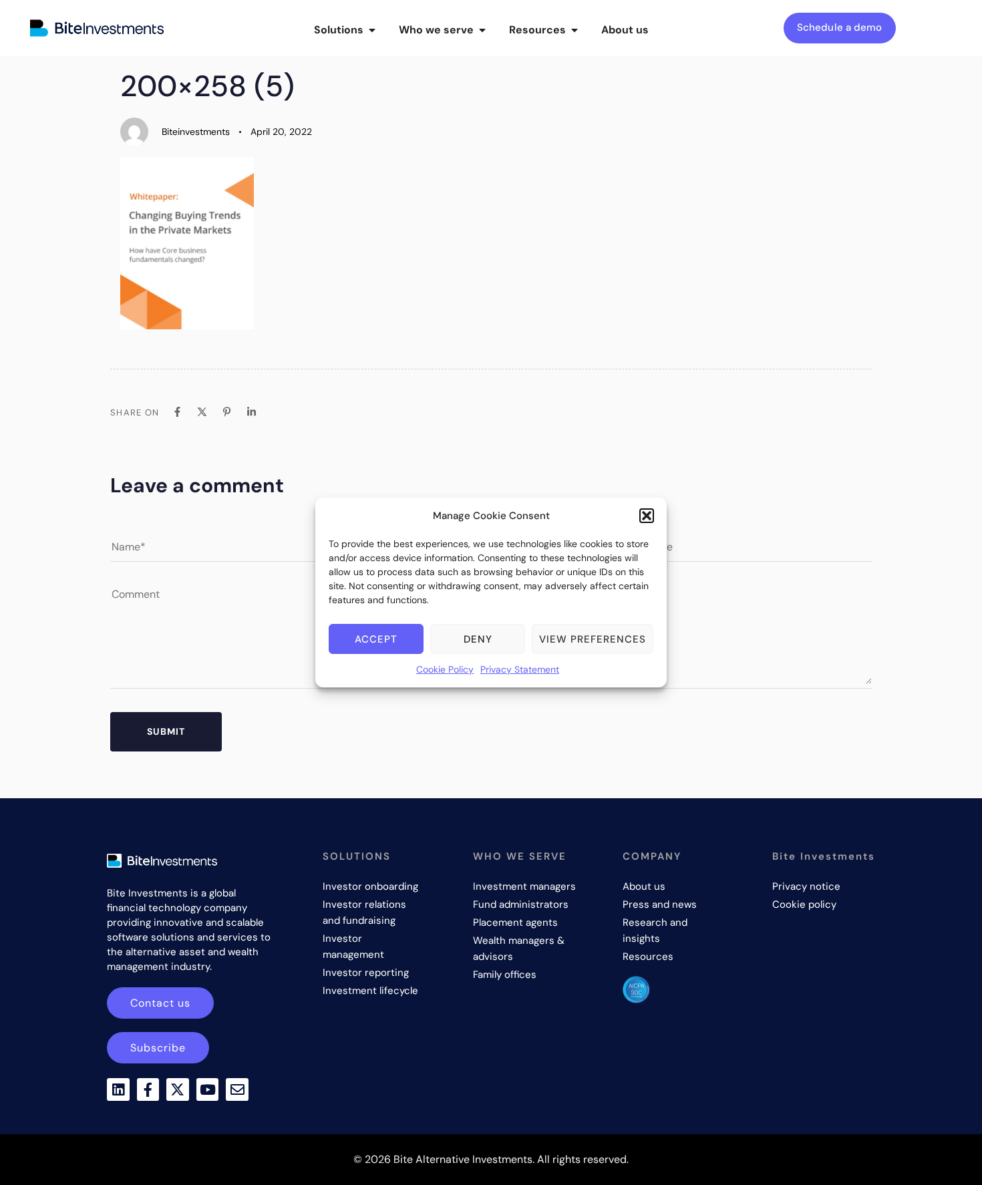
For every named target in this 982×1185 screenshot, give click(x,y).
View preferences (592, 639)
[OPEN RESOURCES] (574, 30)
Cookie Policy (445, 669)
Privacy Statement (519, 669)
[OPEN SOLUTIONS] (372, 30)
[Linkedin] (118, 1089)
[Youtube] (207, 1089)
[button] (646, 515)
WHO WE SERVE (519, 856)
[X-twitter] (177, 1089)
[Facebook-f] (148, 1089)
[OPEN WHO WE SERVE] (482, 30)
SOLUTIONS (357, 856)
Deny (478, 639)
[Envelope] (237, 1089)
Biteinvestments (196, 132)
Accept (376, 639)
